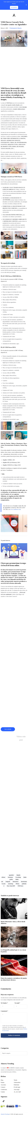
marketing (10, 883)
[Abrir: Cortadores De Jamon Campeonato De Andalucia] (14, 965)
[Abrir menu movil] (1, 15)
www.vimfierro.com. (15, 509)
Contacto (3, 1087)
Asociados (3, 1084)
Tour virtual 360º (11, 886)
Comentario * (4, 1011)
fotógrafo (8, 881)
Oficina (17, 883)
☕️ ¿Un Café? (17, 1092)
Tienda (15, 1080)
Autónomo (10, 877)
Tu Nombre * (4, 1003)
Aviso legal (16, 1089)
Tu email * (17, 1003)
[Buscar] (26, 15)
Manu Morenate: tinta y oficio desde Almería (13, 922)
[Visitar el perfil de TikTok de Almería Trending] (4, 1101)
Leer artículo (8, 729)
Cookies (3, 1092)
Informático (15, 881)
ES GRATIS (14, 7)
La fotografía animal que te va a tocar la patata (13, 950)
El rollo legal (17, 1087)
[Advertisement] (14, 665)
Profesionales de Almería (15, 28)
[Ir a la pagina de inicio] (14, 15)
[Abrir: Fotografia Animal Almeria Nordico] (14, 937)
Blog (2, 1080)
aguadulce (11, 875)
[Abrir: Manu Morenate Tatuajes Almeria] (14, 908)
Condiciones (4, 1089)
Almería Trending (5, 1114)
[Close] (26, 5)
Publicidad (16, 1084)
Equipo (2, 1082)
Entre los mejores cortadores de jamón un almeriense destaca (14, 979)
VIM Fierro (20, 886)
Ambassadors (17, 1082)
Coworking (18, 877)
